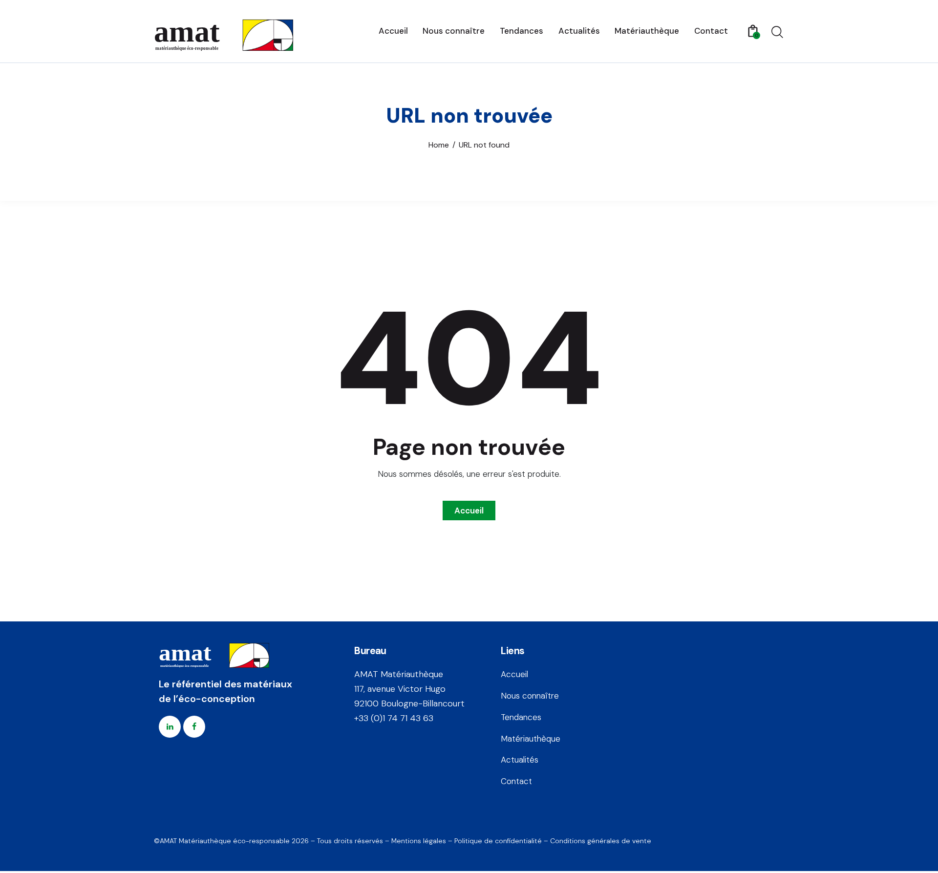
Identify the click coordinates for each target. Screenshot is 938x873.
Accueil (469, 510)
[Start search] (777, 32)
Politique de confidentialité (498, 840)
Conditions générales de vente (600, 840)
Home (438, 145)
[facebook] (194, 727)
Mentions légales (418, 840)
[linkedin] (170, 727)
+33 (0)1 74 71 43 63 (393, 718)
